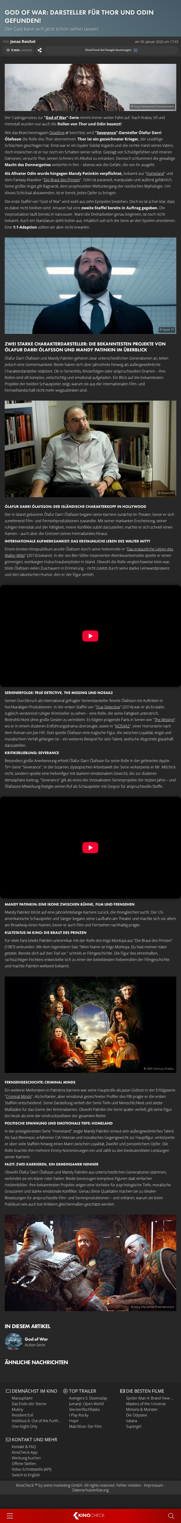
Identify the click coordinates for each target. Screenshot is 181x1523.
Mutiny (17, 1409)
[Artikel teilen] (39, 50)
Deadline (57, 132)
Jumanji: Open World (86, 1403)
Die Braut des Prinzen (62, 179)
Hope (73, 1420)
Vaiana (131, 1420)
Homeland (155, 173)
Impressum (153, 1485)
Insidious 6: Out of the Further (36, 1420)
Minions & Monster (142, 1409)
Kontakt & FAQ (24, 1446)
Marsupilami (22, 1398)
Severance (106, 132)
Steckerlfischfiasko (84, 1409)
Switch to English (26, 1475)
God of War (56, 117)
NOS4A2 (122, 726)
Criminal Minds (18, 1096)
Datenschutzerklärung (90, 1490)
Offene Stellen (24, 1463)
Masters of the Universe (146, 1403)
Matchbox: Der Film (85, 1426)
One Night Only (24, 1426)
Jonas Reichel (22, 41)
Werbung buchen (26, 1458)
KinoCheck (25, 1485)
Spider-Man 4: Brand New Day (150, 1398)
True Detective (108, 707)
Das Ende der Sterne (29, 1403)
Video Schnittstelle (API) (31, 1469)
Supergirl (133, 1426)
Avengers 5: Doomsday (88, 1398)
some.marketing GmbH (62, 1485)
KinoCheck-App (25, 1452)
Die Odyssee (136, 1415)
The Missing (164, 719)
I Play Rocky (78, 1415)
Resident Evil (22, 1415)
